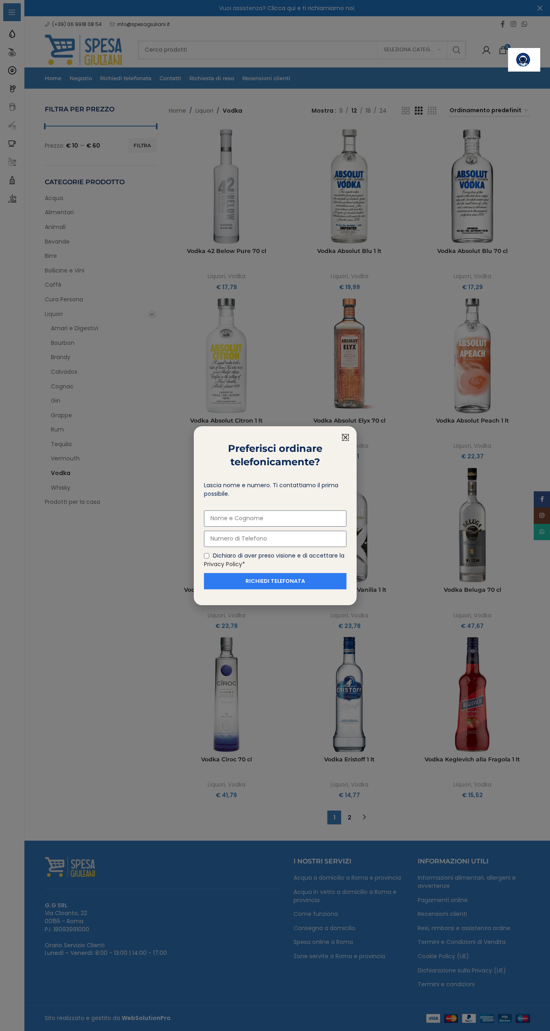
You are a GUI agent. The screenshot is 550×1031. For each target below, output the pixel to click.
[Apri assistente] (524, 60)
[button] (345, 437)
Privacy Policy (223, 564)
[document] (275, 515)
